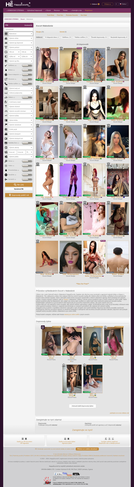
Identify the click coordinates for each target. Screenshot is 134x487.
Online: (11, 70)
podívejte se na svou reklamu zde (119, 413)
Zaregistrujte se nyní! (82, 430)
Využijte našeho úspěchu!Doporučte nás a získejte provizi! (109, 442)
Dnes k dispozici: (14, 74)
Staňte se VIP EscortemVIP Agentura (24, 442)
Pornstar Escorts (72, 15)
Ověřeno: (12, 65)
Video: (11, 165)
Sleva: (11, 161)
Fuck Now (50, 15)
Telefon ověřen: (14, 83)
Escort (48, 10)
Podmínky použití (18, 455)
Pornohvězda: (13, 170)
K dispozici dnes (52, 37)
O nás (55, 454)
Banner (65, 454)
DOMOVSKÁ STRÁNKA (15, 10)
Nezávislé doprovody (119, 37)
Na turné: (12, 179)
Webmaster (77, 454)
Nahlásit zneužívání (119, 455)
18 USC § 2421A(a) (40, 455)
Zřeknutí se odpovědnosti (54, 455)
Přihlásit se (107, 4)
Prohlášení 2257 (29, 455)
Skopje (66, 299)
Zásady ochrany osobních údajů (72, 455)
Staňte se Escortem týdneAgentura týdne (67, 442)
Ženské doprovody (99, 37)
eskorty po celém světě (71, 314)
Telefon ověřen (81, 37)
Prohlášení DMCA (87, 455)
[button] (20, 34)
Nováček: (12, 174)
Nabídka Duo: (13, 143)
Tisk (10, 455)
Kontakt (60, 454)
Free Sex (60, 15)
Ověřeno (66, 37)
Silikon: (11, 97)
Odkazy (71, 454)
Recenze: (12, 79)
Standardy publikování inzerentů (103, 455)
